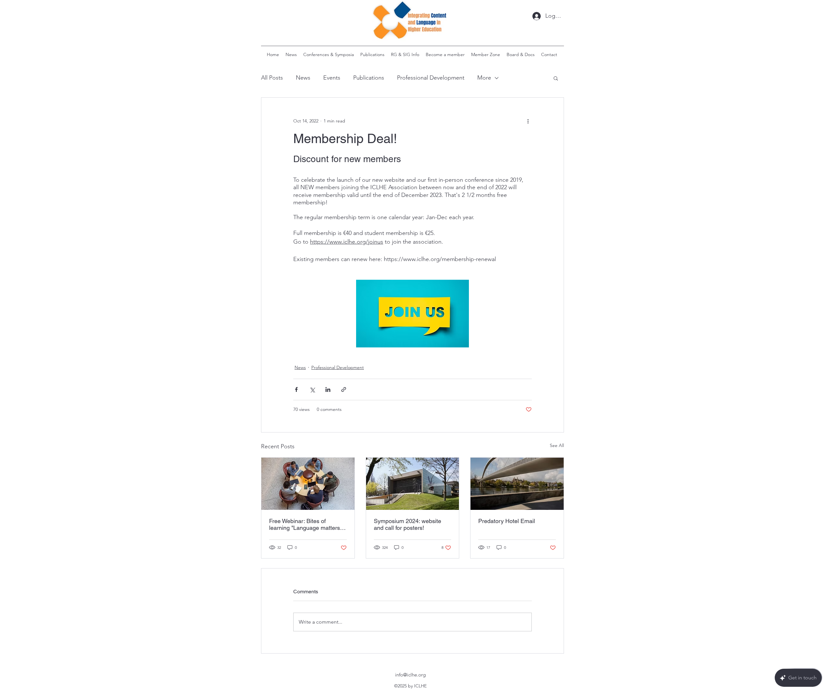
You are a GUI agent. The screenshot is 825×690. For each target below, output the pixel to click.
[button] (556, 78)
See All (557, 445)
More (484, 77)
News (303, 77)
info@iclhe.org (410, 675)
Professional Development (430, 77)
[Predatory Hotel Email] (517, 484)
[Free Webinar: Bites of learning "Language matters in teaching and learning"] (307, 484)
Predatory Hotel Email (506, 521)
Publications (368, 77)
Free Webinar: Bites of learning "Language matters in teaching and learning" (307, 524)
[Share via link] (344, 389)
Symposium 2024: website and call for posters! (407, 524)
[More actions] (528, 121)
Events (331, 77)
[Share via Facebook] (296, 389)
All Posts (272, 77)
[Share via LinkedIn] (328, 389)
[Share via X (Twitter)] (312, 389)
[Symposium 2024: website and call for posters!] (412, 484)
